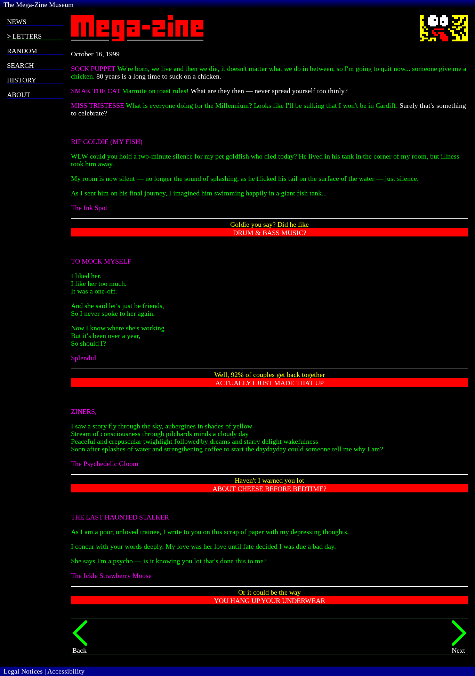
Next (458, 650)
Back (79, 650)
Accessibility (65, 671)
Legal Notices (23, 671)
